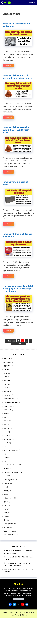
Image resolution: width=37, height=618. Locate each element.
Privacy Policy (14, 615)
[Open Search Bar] (24, 2)
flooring (6, 428)
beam (5, 377)
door (5, 417)
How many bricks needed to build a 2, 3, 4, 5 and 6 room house (16, 130)
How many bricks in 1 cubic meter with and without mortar (17, 76)
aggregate (7, 366)
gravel (6, 443)
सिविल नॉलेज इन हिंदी (9, 535)
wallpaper (7, 527)
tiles (5, 520)
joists (5, 446)
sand (5, 487)
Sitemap (25, 615)
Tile (5, 516)
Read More (8, 65)
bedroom (7, 380)
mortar (6, 457)
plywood (6, 468)
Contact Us (28, 612)
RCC (5, 476)
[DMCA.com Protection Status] (18, 600)
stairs (5, 505)
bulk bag (6, 391)
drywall (6, 421)
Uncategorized (9, 524)
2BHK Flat (7, 358)
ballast (6, 373)
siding (6, 491)
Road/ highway (9, 480)
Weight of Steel (9, 531)
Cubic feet (7, 410)
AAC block (7, 362)
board (5, 384)
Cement (6, 395)
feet (5, 424)
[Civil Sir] (6, 2)
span (5, 501)
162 (14, 344)
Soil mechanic (8, 498)
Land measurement (10, 450)
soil (5, 494)
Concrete (7, 406)
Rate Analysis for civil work (13, 472)
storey (6, 513)
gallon (6, 432)
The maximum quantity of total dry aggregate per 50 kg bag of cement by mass (18, 288)
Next (21, 344)
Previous (10, 341)
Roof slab (7, 483)
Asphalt (6, 369)
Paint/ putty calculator (11, 465)
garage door (8, 439)
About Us (18, 612)
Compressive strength (11, 402)
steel (5, 509)
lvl (4, 454)
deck (5, 413)
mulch (6, 461)
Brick (5, 388)
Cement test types (10, 399)
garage (6, 435)
